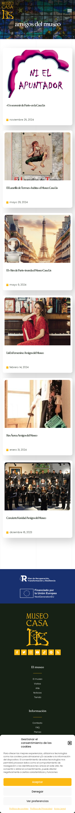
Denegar (37, 791)
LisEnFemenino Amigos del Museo (25, 353)
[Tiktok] (44, 652)
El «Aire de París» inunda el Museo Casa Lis (28, 270)
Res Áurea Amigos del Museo (21, 435)
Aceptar (37, 782)
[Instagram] (30, 652)
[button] (70, 743)
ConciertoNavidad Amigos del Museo (26, 518)
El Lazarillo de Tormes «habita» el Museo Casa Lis (32, 188)
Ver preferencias (38, 801)
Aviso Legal (60, 808)
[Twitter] (24, 652)
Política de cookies (18, 808)
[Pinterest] (51, 652)
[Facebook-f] (17, 652)
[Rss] (58, 652)
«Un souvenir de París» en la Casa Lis (25, 105)
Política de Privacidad (41, 808)
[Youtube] (37, 652)
